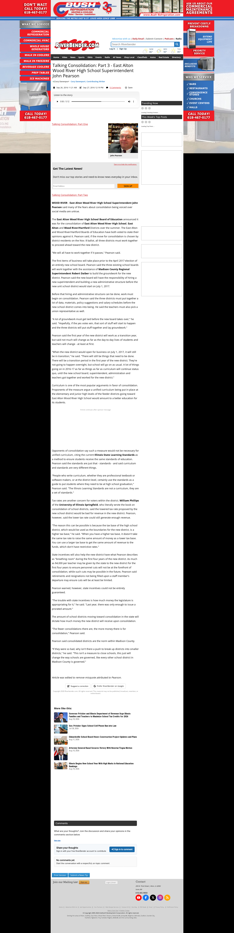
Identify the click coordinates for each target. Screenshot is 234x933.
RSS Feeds (143, 907)
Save (130, 87)
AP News (117, 57)
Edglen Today (124, 910)
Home (56, 57)
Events (98, 57)
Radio (179, 38)
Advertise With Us (71, 907)
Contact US (125, 907)
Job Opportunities (85, 907)
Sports (81, 57)
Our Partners (98, 907)
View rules (57, 840)
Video (64, 57)
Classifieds (142, 57)
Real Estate (164, 57)
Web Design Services (112, 907)
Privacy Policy (159, 907)
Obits (89, 57)
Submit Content (154, 38)
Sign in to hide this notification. (125, 164)
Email (114, 882)
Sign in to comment (123, 849)
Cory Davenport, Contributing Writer (88, 81)
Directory (176, 57)
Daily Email (138, 38)
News (72, 57)
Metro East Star (113, 910)
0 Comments (115, 87)
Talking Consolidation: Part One (70, 124)
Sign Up (123, 48)
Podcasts (169, 38)
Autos (153, 57)
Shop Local (129, 57)
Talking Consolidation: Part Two (70, 195)
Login (108, 882)
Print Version (60, 875)
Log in (112, 48)
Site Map (134, 907)
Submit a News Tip (79, 875)
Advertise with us (121, 38)
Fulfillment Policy (172, 907)
